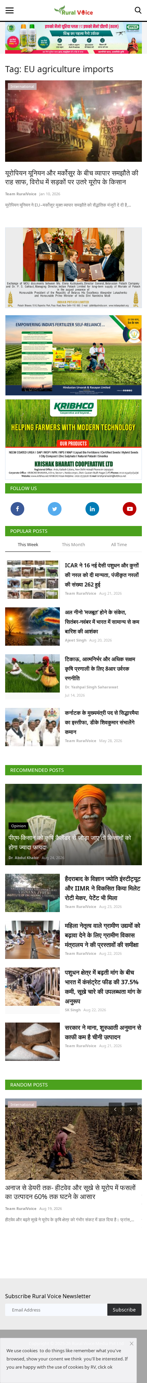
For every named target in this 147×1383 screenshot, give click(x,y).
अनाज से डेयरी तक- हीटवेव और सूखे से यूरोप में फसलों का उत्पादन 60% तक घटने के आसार (70, 1192)
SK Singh (73, 1009)
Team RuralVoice (21, 193)
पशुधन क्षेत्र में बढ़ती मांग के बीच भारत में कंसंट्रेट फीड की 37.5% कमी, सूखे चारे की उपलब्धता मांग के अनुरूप (103, 986)
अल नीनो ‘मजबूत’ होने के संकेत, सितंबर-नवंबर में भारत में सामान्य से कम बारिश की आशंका (102, 621)
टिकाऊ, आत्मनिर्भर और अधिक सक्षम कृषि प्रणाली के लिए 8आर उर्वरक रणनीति (100, 668)
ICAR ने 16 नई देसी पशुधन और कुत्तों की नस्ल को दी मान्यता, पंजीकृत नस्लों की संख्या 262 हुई (102, 575)
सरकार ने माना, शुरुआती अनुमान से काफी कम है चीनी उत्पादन (103, 1032)
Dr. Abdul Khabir (24, 857)
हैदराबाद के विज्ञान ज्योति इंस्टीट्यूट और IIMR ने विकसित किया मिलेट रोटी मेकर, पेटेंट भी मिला (103, 888)
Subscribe (124, 1309)
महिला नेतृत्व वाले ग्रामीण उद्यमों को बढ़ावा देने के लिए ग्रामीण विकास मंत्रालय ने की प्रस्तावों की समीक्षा (102, 935)
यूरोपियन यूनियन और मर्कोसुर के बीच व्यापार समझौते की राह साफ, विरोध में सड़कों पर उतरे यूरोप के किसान (71, 177)
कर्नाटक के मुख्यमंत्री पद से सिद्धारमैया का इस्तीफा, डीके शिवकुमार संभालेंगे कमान (102, 722)
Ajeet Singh (75, 640)
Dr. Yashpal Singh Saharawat (91, 686)
